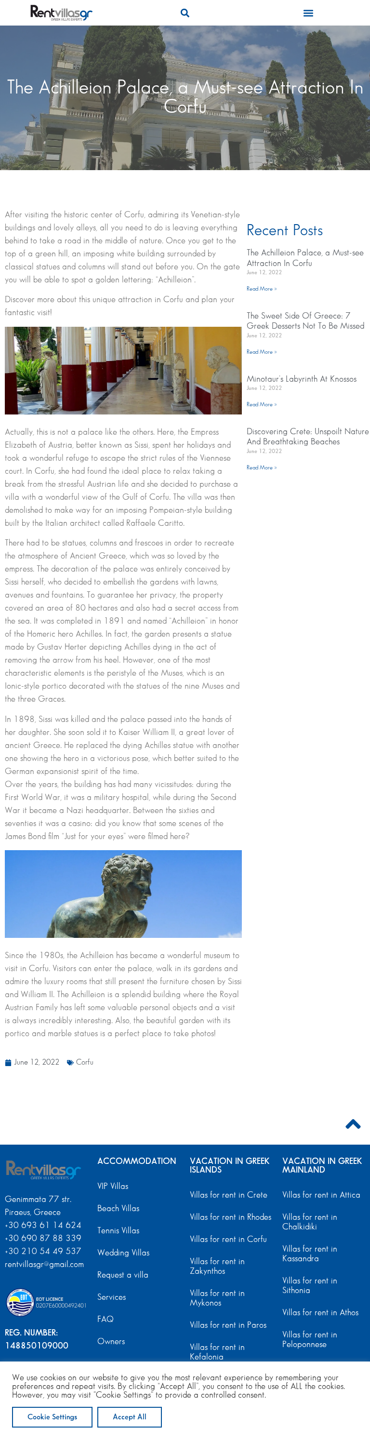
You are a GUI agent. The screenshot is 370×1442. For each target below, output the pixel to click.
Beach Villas (118, 1209)
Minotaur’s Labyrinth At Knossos (302, 379)
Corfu (84, 1062)
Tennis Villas (118, 1231)
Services (111, 1297)
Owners (111, 1342)
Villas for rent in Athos (320, 1313)
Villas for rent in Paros (228, 1325)
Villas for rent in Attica (321, 1195)
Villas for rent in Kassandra (309, 1254)
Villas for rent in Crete (228, 1195)
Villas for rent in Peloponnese (309, 1340)
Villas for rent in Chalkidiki (309, 1222)
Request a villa (122, 1275)
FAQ (105, 1319)
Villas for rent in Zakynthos (217, 1266)
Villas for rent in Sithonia (309, 1286)
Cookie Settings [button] (52, 1417)
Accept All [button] (129, 1417)
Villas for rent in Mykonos (217, 1298)
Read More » (262, 289)
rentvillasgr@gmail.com (45, 1264)
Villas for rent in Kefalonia (217, 1352)
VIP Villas (112, 1186)
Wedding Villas (123, 1253)
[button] (185, 13)
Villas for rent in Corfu (228, 1239)
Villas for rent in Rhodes (230, 1217)
